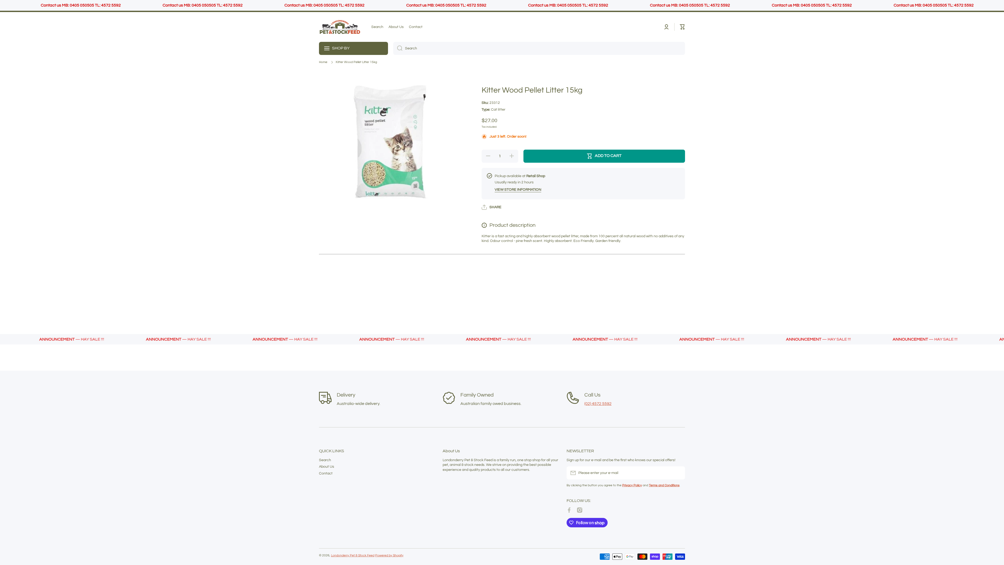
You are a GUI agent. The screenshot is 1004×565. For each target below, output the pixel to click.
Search (325, 460)
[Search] (397, 48)
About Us (326, 466)
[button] (682, 27)
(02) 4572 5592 (598, 404)
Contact (326, 473)
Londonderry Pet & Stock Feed (352, 555)
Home (323, 62)
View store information (518, 189)
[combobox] (539, 48)
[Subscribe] (678, 472)
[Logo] (340, 27)
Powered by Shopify (389, 555)
